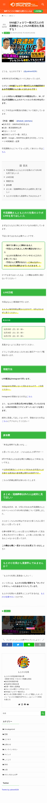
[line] (25, 704)
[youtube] (28, 704)
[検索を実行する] (43, 713)
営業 (6, 734)
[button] (7, 645)
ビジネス (7, 739)
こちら (29, 396)
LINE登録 (38, 11)
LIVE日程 (10, 177)
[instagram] (22, 704)
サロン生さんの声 (10, 775)
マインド (7, 754)
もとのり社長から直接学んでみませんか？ (23, 196)
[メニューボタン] (4, 4)
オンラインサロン (10, 749)
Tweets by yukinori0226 (10, 790)
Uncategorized (9, 729)
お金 (6, 769)
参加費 (9, 185)
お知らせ (6, 33)
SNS (6, 764)
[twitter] (19, 704)
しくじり (7, 759)
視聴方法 (10, 181)
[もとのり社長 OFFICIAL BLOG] (23, 4)
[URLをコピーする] (40, 645)
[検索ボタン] (43, 4)
